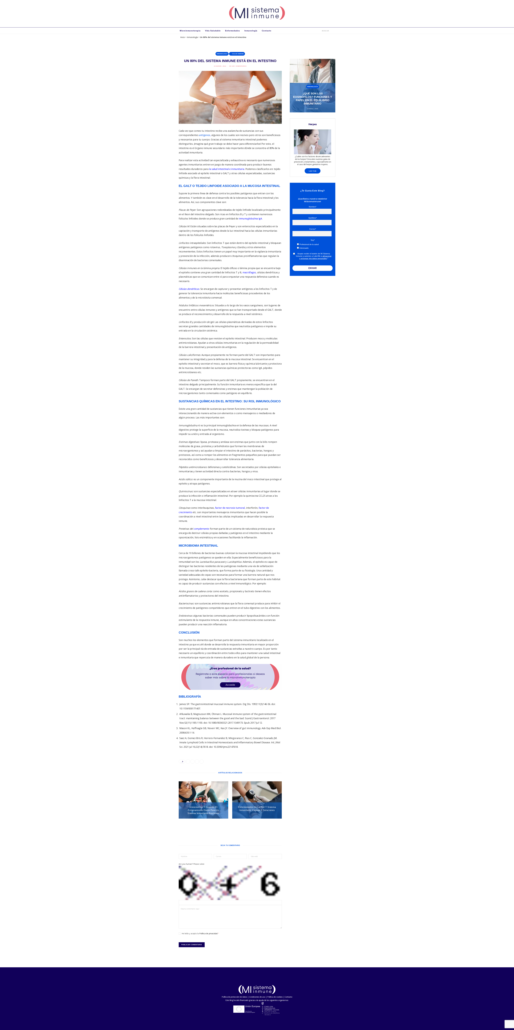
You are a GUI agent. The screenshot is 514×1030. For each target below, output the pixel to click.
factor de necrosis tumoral (230, 507)
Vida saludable (213, 31)
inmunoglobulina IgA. (250, 218)
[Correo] (166, 166)
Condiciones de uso (257, 997)
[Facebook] (166, 139)
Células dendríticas (189, 288)
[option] (312, 85)
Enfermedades (232, 31)
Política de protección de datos (234, 997)
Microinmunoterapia (190, 31)
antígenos (204, 135)
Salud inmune (238, 54)
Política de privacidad (208, 933)
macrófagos (249, 272)
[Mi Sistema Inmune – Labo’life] (257, 14)
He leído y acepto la (200, 933)
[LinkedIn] (166, 159)
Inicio (182, 37)
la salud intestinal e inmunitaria (226, 169)
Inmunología (250, 31)
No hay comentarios (238, 66)
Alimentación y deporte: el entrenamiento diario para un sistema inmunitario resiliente (203, 810)
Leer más (312, 171)
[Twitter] (166, 146)
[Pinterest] (166, 153)
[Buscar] (320, 30)
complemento (201, 528)
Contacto (266, 31)
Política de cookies (275, 997)
